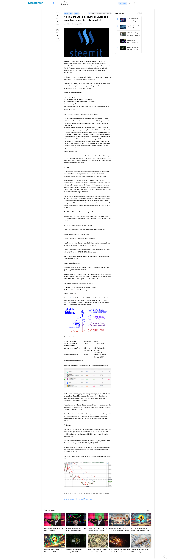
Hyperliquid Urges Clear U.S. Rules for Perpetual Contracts (133, 28)
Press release (88, 499)
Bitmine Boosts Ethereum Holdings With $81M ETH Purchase (133, 49)
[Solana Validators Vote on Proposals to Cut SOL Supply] (123, 42)
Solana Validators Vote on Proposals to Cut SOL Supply (133, 42)
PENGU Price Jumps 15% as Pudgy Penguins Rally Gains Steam (133, 35)
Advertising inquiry (69, 499)
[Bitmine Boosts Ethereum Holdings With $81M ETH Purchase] (123, 50)
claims (70, 298)
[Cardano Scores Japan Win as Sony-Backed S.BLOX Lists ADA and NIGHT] (123, 21)
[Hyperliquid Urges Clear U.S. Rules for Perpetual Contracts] (123, 28)
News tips (79, 499)
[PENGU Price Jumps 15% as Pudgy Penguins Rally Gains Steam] (123, 35)
